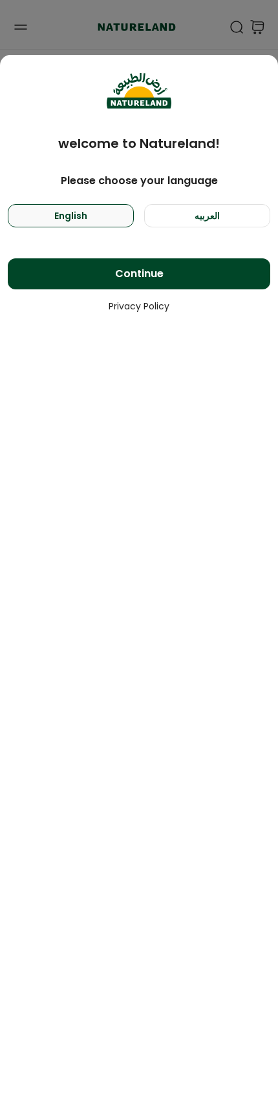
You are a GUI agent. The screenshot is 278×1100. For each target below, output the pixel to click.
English (70, 215)
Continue (139, 273)
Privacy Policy (139, 306)
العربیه (207, 215)
